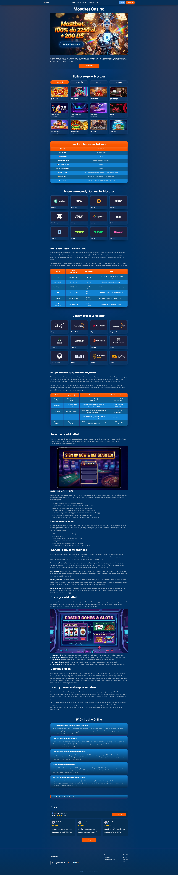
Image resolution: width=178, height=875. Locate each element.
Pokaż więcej (89, 840)
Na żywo (78, 82)
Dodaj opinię (119, 814)
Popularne (58, 82)
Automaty (117, 82)
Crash (97, 82)
